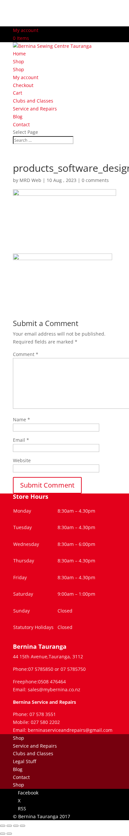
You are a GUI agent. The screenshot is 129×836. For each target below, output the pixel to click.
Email (21, 440)
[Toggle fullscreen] (9, 826)
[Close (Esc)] (22, 826)
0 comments (95, 180)
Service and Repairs (35, 108)
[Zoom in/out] (2, 826)
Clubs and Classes (33, 101)
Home (19, 53)
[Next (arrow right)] (9, 834)
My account (25, 30)
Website (22, 460)
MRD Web (30, 180)
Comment (25, 354)
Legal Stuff (24, 761)
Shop (18, 61)
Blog (17, 116)
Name (21, 419)
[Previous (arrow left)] (2, 834)
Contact (21, 124)
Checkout (23, 85)
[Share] (16, 826)
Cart (17, 93)
